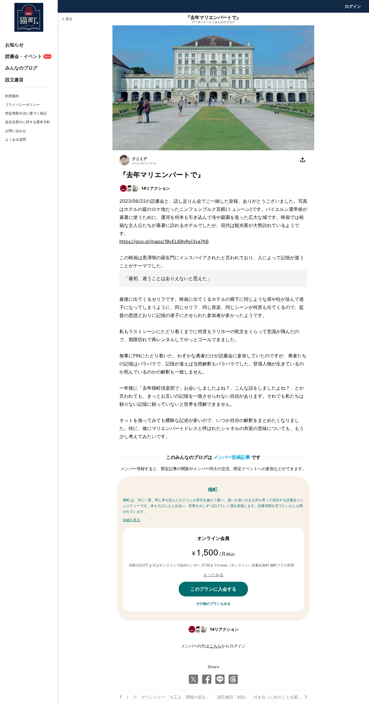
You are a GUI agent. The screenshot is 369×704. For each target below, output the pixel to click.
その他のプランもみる (213, 603)
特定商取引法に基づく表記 (26, 113)
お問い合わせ (15, 131)
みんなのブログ (21, 68)
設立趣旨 (14, 79)
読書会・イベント (27, 56)
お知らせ (14, 45)
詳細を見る (131, 520)
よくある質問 (15, 139)
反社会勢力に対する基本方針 (27, 122)
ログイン (353, 6)
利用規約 (12, 96)
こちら (215, 645)
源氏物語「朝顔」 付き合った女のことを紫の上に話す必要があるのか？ (262, 696)
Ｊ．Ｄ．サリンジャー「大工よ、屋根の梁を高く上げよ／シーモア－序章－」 (169, 696)
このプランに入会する (213, 589)
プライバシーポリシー (22, 104)
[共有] (302, 160)
